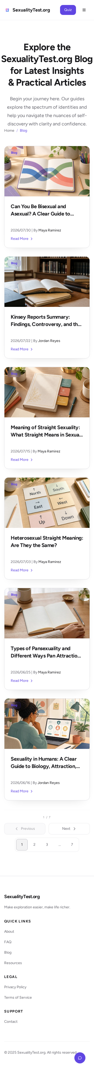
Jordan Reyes (49, 341)
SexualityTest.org (22, 896)
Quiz (68, 10)
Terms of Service (18, 997)
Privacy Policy (15, 987)
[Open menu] (84, 10)
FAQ (7, 942)
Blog (7, 952)
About (9, 931)
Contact (10, 1021)
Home (9, 130)
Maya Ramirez (49, 230)
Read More (19, 238)
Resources (13, 963)
